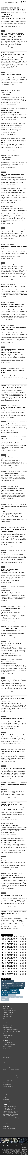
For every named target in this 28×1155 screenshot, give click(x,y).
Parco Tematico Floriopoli (8, 662)
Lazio (11, 31)
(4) (7, 981)
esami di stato (6, 1052)
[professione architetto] (12, 2)
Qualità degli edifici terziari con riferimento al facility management (13, 328)
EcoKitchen (4, 589)
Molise (12, 838)
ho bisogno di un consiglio (9, 1044)
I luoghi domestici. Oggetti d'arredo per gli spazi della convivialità (13, 530)
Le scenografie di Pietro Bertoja (10, 424)
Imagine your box (6, 92)
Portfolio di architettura (8, 1086)
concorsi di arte (18, 471)
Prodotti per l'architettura (8, 1035)
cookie (25, 1146)
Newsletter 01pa (6, 1092)
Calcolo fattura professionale (9, 1106)
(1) (18, 985)
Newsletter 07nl (6, 1091)
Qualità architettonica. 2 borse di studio (13, 735)
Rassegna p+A (6, 1037)
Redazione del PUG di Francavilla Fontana (13, 680)
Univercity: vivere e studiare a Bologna (12, 488)
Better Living (5, 859)
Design (4, 1018)
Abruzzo (13, 138)
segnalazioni (23, 1144)
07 (16, 937)
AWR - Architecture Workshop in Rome (19, 626)
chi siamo (9, 1144)
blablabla (5, 1054)
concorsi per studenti (20, 421)
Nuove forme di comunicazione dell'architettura (10, 570)
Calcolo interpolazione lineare (9, 1121)
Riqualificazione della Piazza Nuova (11, 895)
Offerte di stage (6, 1082)
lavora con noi (13, 1146)
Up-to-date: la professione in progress (11, 1031)
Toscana (13, 108)
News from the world (7, 1025)
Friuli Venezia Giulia (15, 802)
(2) (8, 983)
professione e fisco (7, 1057)
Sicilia (12, 659)
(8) (20, 983)
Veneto (12, 368)
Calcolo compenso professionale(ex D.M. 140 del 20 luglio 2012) (10, 1115)
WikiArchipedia (6, 1099)
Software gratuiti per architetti (9, 1067)
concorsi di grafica (19, 368)
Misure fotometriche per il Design (11, 74)
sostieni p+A (5, 1146)
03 (9, 937)
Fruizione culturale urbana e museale (12, 265)
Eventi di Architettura (7, 1008)
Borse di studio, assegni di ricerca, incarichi (12, 1077)
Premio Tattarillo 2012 (7, 110)
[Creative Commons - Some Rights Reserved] (23, 1150)
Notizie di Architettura (7, 1014)
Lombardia (12, 52)
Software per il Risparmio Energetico (11, 1069)
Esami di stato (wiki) (7, 1101)
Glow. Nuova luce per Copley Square (11, 126)
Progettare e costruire (7, 1027)
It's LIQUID (25, 471)
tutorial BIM (5, 1123)
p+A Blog (5, 1022)
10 (22, 938)
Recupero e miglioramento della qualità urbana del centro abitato (12, 841)
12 (25, 938)
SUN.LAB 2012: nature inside (9, 457)
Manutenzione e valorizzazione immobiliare (13, 286)
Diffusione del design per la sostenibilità (13, 230)
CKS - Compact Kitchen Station (10, 608)
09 (20, 938)
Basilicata (13, 716)
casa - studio (6, 1050)
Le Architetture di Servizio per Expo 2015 (13, 190)
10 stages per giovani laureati (10, 825)
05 (13, 937)
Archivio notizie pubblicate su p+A (10, 1020)
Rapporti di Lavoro (7, 1084)
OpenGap (25, 550)
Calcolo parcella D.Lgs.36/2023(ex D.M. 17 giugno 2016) (9, 1109)
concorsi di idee (19, 172)
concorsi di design (15, 90)
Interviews (5, 1033)
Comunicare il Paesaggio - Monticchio (12, 718)
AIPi (17, 782)
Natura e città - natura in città (10, 875)
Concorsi (3, 12)
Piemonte (13, 436)
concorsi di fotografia (21, 436)
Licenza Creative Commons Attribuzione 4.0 (17, 1151)
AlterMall (3, 552)
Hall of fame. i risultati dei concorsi (10, 1029)
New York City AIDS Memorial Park (11, 643)
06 (14, 937)
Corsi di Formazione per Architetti (10, 1010)
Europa (12, 550)
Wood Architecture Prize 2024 (9, 1134)
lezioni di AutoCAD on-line (8, 1064)
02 (7, 937)
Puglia (12, 471)
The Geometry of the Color (9, 628)
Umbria (12, 12)
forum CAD (5, 1062)
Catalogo (5, 1023)
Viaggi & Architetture (7, 1016)
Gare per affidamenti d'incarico (9, 1080)
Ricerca (3, 31)
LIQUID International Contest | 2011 (11, 473)
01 (5, 937)
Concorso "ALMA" (6, 157)
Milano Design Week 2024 (8, 1132)
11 (23, 938)
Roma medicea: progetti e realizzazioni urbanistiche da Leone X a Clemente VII (12, 33)
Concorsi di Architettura (8, 1012)
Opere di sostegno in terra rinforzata (12, 209)
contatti (24, 1147)
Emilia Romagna (14, 486)
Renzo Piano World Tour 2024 (9, 1130)
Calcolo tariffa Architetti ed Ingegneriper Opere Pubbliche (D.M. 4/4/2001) (11, 1117)
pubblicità (16, 1144)
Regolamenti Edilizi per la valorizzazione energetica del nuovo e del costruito (12, 305)
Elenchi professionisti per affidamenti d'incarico (13, 1079)
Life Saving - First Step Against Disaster (13, 768)
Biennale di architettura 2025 (9, 1128)
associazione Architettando (21, 504)
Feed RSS (5, 1094)
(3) (4, 995)
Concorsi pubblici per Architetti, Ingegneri (12, 1075)
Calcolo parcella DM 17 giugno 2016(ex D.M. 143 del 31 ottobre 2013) (10, 1112)
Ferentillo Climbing (6, 15)
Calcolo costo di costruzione (9, 1120)
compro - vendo (6, 1048)
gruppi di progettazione (8, 1042)
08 (18, 937)
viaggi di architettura (7, 1046)
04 (11, 937)
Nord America (14, 123)
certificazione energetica (8, 1055)
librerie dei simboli (7, 1066)
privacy (20, 1146)
